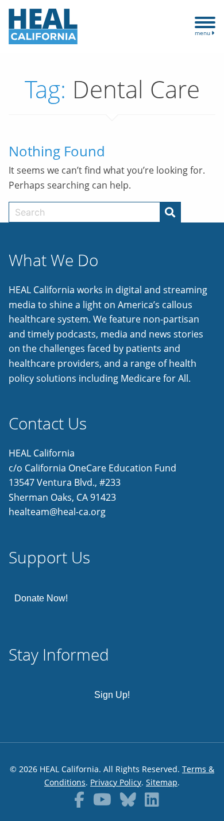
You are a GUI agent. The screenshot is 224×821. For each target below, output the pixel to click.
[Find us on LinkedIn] (152, 799)
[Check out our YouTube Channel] (102, 799)
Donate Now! (41, 598)
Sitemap (161, 782)
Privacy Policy (115, 782)
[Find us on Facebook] (79, 799)
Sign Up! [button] (112, 695)
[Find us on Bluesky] (128, 799)
